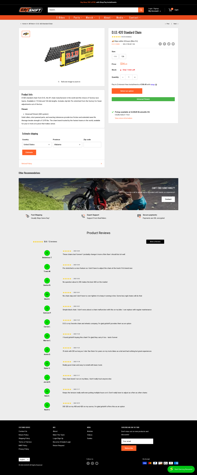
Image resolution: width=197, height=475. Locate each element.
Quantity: (115, 77)
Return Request (58, 445)
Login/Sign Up (58, 438)
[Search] (141, 9)
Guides (89, 438)
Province (56, 140)
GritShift (26, 465)
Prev (168, 24)
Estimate (29, 152)
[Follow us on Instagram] (92, 463)
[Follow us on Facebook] (88, 463)
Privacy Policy (24, 449)
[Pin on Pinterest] (164, 43)
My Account (153, 11)
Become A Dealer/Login (62, 442)
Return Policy (24, 435)
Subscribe (129, 448)
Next (175, 24)
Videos (89, 435)
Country (25, 140)
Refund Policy (27, 164)
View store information (123, 118)
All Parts (31, 24)
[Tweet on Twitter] (168, 43)
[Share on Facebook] (160, 43)
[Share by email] (173, 43)
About (55, 431)
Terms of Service (25, 442)
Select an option (127, 91)
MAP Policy (23, 445)
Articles (90, 431)
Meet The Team (59, 435)
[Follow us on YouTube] (96, 463)
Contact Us (23, 431)
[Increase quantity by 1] (134, 77)
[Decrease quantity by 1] (122, 77)
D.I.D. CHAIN (116, 44)
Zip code (87, 140)
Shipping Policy (24, 438)
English (22, 459)
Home (24, 24)
